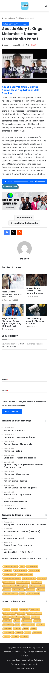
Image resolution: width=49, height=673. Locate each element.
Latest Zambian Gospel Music (22, 18)
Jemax (17, 621)
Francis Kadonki (9, 574)
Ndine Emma (8, 624)
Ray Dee (40, 624)
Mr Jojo (6, 45)
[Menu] (3, 7)
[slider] (42, 181)
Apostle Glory (25, 217)
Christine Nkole (32, 566)
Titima (22, 593)
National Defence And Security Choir (15, 586)
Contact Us (33, 664)
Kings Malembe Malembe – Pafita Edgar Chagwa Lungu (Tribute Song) (12, 322)
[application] (24, 181)
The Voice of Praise (10, 593)
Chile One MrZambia (34, 613)
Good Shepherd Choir (25, 574)
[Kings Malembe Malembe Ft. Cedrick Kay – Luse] (13, 281)
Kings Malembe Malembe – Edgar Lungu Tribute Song (35, 291)
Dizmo (6, 617)
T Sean (27, 632)
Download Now (10, 186)
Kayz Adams (27, 621)
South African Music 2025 (24, 668)
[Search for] (45, 7)
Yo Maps (24, 636)
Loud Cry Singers (29, 578)
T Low (34, 628)
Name (5, 379)
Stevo (26, 628)
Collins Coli (7, 570)
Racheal (6, 590)
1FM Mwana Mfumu (10, 566)
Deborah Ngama (20, 570)
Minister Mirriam (9, 582)
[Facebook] (7, 232)
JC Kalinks (7, 621)
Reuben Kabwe (18, 590)
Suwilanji (41, 590)
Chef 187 (21, 613)
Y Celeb (15, 636)
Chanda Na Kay (9, 613)
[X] (13, 232)
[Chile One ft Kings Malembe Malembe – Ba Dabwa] (36, 310)
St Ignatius (30, 590)
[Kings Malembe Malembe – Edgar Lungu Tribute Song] (36, 280)
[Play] (5, 181)
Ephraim (25, 617)
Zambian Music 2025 (19, 664)
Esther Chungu (34, 570)
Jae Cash (35, 617)
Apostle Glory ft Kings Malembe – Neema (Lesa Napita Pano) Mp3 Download (21, 90)
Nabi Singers (37, 582)
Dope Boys (15, 617)
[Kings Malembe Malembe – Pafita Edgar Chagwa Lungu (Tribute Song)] (13, 310)
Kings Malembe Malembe (25, 223)
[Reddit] (19, 232)
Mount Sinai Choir (23, 582)
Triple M (18, 632)
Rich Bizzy (7, 628)
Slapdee (17, 628)
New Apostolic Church (37, 586)
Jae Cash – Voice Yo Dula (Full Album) (27, 660)
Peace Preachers (28, 624)
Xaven (6, 636)
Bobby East (34, 609)
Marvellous (42, 578)
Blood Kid (24, 609)
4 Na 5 (6, 609)
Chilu (22, 566)
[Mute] (36, 181)
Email (5, 391)
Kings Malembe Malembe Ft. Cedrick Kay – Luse (12, 294)
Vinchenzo (37, 632)
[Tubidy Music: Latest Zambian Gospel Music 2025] (24, 6)
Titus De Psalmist (33, 593)
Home (6, 18)
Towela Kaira (8, 632)
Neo (17, 624)
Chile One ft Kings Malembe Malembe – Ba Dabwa (36, 321)
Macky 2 (37, 621)
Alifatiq (15, 609)
